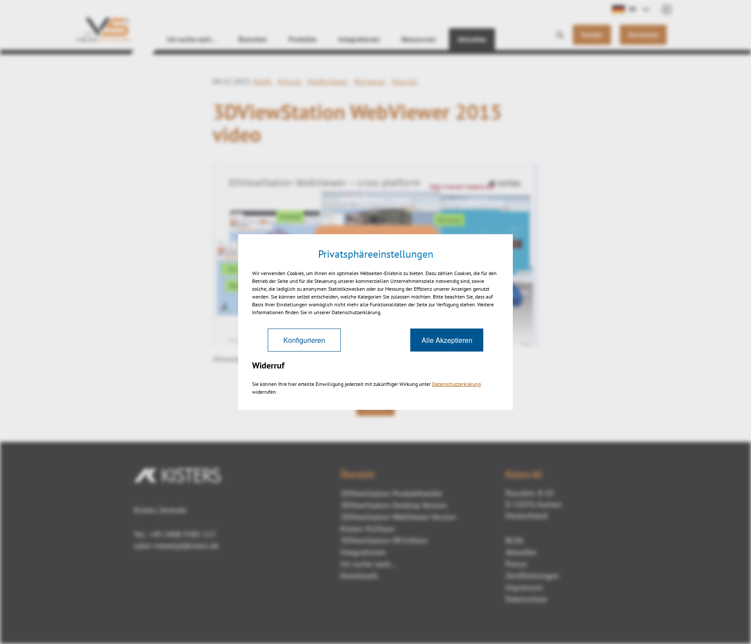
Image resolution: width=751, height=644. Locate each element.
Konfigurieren (304, 340)
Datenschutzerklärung (456, 384)
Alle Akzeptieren (447, 340)
